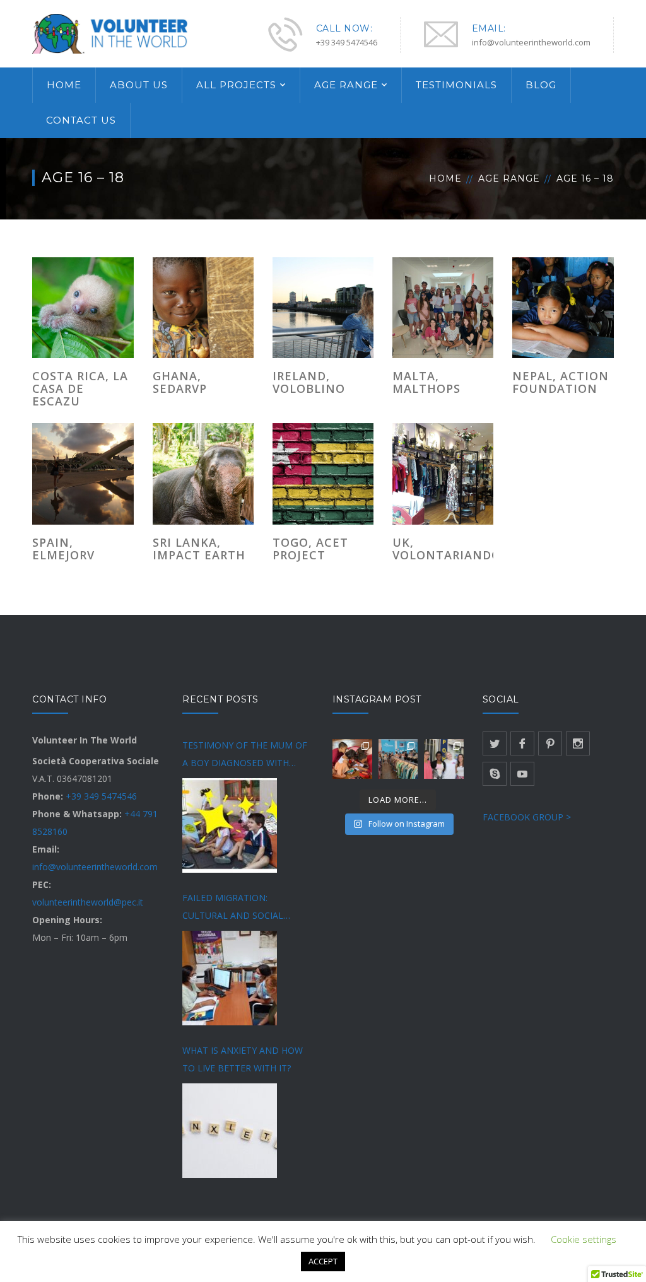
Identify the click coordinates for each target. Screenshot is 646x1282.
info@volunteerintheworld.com (95, 867)
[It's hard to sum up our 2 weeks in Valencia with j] (398, 759)
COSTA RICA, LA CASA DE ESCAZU (80, 388)
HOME (64, 85)
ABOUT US (139, 85)
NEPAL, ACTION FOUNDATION (560, 382)
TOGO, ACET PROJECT (310, 548)
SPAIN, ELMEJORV (63, 548)
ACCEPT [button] (323, 1261)
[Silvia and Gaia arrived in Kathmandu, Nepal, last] (352, 759)
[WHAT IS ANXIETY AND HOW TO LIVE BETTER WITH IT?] (229, 1130)
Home (445, 178)
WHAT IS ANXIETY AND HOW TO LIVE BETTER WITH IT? (242, 1059)
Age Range (509, 178)
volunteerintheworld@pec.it (87, 902)
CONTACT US (81, 120)
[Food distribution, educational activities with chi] (444, 759)
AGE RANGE (346, 85)
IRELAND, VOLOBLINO (309, 382)
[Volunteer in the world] (111, 32)
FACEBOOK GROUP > (527, 817)
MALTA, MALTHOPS (426, 382)
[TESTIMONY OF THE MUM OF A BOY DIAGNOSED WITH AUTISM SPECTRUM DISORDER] (229, 825)
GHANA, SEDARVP (180, 382)
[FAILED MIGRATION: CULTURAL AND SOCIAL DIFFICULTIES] (229, 978)
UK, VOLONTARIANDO (446, 548)
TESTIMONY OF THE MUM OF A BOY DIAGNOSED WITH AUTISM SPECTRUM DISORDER (247, 755)
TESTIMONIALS (456, 85)
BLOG (541, 85)
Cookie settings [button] (583, 1239)
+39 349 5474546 (101, 796)
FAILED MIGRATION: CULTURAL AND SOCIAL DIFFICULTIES (232, 908)
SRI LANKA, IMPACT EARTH (199, 548)
